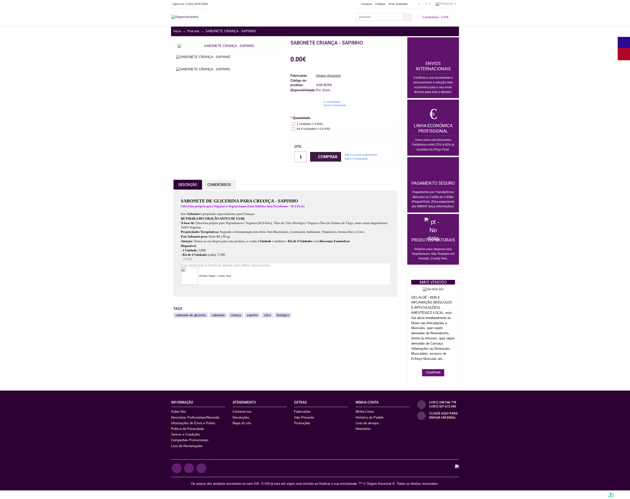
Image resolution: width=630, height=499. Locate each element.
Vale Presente (304, 417)
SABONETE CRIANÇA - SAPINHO (230, 31)
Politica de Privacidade (187, 429)
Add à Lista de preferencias (361, 154)
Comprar (327, 156)
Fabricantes (302, 411)
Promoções (302, 423)
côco (267, 315)
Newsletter (363, 429)
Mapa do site (242, 423)
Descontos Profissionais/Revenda (195, 417)
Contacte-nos (242, 411)
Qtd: (298, 147)
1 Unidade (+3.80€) (310, 124)
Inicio (177, 31)
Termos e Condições (185, 434)
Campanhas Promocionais (189, 440)
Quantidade (301, 118)
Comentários (219, 185)
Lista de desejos (367, 423)
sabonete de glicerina (190, 315)
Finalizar (380, 3)
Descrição (187, 185)
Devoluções (241, 417)
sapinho (252, 315)
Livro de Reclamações (187, 446)
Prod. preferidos (398, 3)
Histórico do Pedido (369, 417)
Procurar (193, 31)
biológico (283, 315)
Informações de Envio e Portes (193, 423)
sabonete (218, 315)
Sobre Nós (178, 411)
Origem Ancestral (328, 75)
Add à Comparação (356, 158)
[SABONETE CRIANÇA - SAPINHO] (227, 46)
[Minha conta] (417, 3)
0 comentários (332, 101)
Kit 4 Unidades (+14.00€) (313, 129)
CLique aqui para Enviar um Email (443, 415)
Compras (366, 3)
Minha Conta (365, 411)
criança (236, 315)
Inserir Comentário (335, 105)
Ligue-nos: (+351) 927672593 (190, 3)
